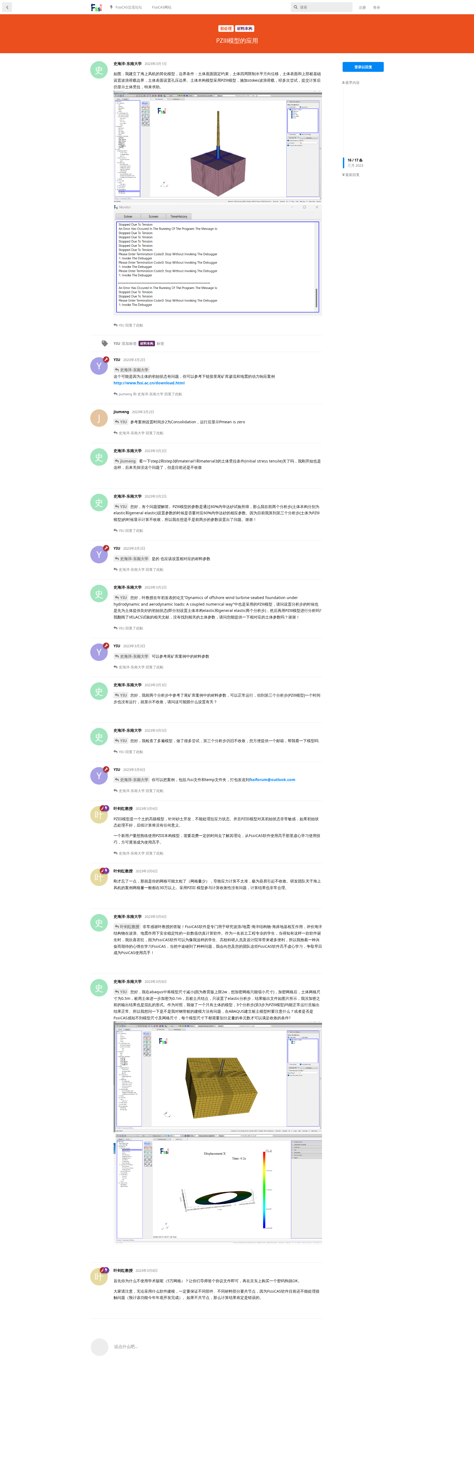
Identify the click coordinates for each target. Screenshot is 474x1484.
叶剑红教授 (129, 926)
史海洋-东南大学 (134, 369)
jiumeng (128, 461)
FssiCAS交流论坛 (128, 7)
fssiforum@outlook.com (272, 779)
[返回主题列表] (7, 7)
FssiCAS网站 (161, 7)
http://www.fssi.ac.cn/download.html (149, 382)
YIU (123, 421)
